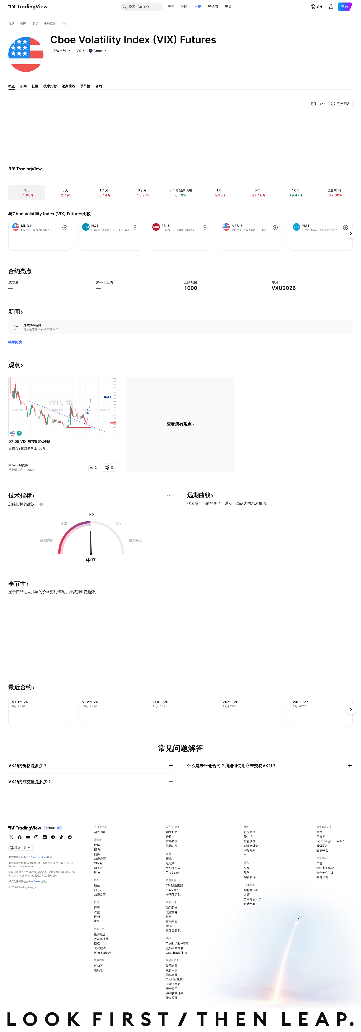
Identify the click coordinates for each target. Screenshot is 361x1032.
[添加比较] (64, 227)
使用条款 (172, 965)
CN (319, 7)
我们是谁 (172, 907)
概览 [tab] (11, 86)
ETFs (97, 849)
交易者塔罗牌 (174, 948)
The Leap (172, 872)
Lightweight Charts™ (330, 841)
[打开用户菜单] (331, 7)
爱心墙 (248, 836)
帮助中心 (172, 921)
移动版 (98, 965)
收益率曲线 (101, 939)
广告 (319, 863)
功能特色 (172, 832)
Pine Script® (102, 952)
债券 (97, 854)
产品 (171, 7)
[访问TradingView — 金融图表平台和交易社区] (25, 169)
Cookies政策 (174, 979)
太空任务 (172, 912)
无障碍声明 (173, 984)
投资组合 (100, 934)
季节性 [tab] (85, 86)
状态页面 (172, 997)
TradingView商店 (177, 943)
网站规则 (249, 850)
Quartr (37, 881)
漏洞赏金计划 (174, 993)
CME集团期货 (175, 885)
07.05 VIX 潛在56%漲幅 (29, 441)
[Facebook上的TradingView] (20, 837)
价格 (169, 836)
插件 (319, 832)
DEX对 (98, 868)
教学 (247, 872)
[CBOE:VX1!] (12, 433)
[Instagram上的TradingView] (36, 837)
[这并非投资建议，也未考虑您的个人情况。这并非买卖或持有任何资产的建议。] (41, 504)
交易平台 (322, 850)
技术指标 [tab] (50, 86)
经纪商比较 (173, 868)
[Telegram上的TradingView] (53, 837)
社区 (184, 7)
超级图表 (100, 832)
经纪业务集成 (325, 868)
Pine (97, 872)
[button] (177, 7)
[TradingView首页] (28, 7)
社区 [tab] (35, 86)
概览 (169, 858)
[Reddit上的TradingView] (70, 837)
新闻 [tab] (23, 86)
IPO (96, 921)
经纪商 (213, 7)
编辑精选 (249, 877)
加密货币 (100, 858)
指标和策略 (251, 890)
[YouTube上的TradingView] (28, 837)
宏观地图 (100, 948)
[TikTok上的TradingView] (61, 837)
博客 (169, 916)
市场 (197, 7)
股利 (97, 916)
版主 (247, 855)
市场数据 (172, 841)
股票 (97, 845)
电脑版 (98, 970)
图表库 (321, 836)
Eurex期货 (172, 890)
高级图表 (322, 845)
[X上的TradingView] (11, 837)
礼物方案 (172, 845)
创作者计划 (251, 845)
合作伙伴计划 (325, 872)
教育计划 (322, 877)
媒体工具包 (173, 930)
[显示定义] (21, 282)
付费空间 (249, 903)
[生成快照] (313, 103)
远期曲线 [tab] (68, 86)
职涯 (169, 926)
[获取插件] (322, 103)
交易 (247, 868)
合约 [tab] (98, 86)
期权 (97, 943)
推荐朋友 (249, 841)
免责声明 (172, 970)
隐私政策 (172, 974)
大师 (247, 894)
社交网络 (249, 832)
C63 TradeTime (176, 952)
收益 (97, 912)
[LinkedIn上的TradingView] (45, 837)
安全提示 (172, 988)
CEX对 (98, 863)
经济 (97, 907)
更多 (228, 7)
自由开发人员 (252, 899)
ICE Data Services (36, 857)
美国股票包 (173, 894)
